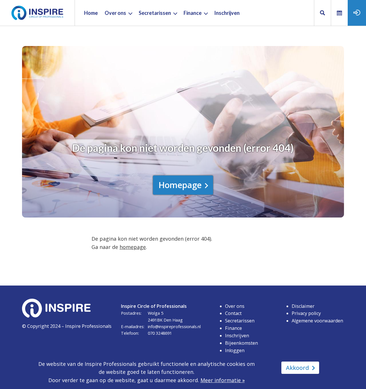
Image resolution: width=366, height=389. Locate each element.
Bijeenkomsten (241, 343)
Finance (233, 328)
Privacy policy (306, 313)
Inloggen (234, 350)
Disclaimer (303, 306)
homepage (133, 247)
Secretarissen (239, 321)
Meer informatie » (222, 380)
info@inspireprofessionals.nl (174, 326)
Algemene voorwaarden (317, 321)
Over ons (234, 306)
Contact (233, 313)
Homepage (180, 185)
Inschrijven (237, 335)
